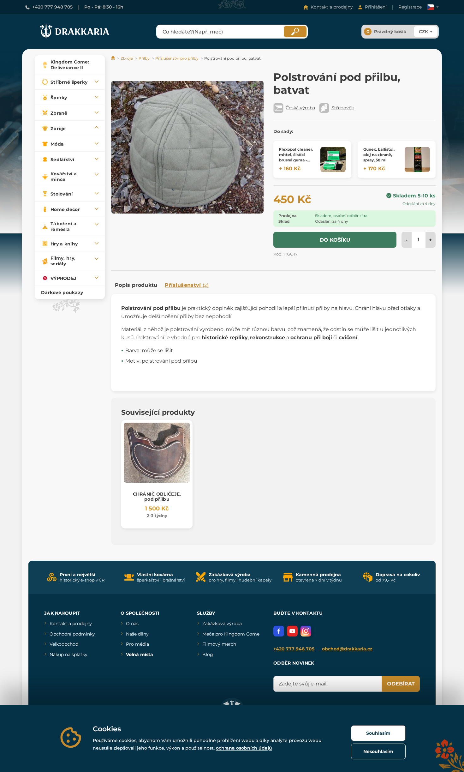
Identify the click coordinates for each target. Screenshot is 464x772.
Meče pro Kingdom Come (230, 634)
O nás (132, 623)
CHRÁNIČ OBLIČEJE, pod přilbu (157, 496)
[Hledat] (295, 31)
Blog (207, 654)
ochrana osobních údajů (244, 748)
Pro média (137, 644)
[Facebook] (278, 631)
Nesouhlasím (378, 751)
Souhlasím (378, 733)
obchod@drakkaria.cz (347, 649)
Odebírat (401, 684)
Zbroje (127, 58)
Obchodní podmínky (72, 634)
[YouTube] (292, 631)
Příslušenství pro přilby (177, 58)
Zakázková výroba (222, 623)
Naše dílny (137, 634)
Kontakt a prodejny (332, 7)
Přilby (144, 58)
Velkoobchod (64, 644)
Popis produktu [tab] (136, 285)
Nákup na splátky (68, 654)
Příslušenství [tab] (186, 285)
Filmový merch (219, 644)
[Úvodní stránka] (113, 58)
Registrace (410, 7)
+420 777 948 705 (52, 7)
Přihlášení (376, 7)
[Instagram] (305, 631)
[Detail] (333, 159)
